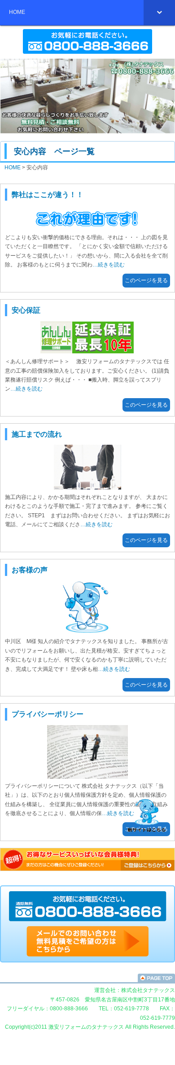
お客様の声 (30, 570)
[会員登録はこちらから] (87, 869)
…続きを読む (108, 265)
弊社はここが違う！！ (47, 194)
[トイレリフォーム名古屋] (87, 955)
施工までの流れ (37, 434)
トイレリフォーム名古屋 (87, 978)
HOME (12, 167)
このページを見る (146, 280)
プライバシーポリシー (47, 714)
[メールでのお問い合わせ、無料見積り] (87, 922)
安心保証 (26, 310)
